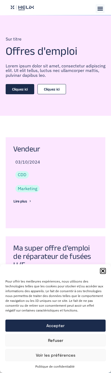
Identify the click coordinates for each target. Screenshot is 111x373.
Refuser (55, 340)
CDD (22, 174)
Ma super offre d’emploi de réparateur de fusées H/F (52, 256)
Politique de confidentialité (55, 366)
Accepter (55, 325)
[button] (103, 271)
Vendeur (26, 148)
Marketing (27, 188)
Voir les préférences (55, 355)
